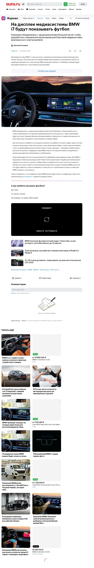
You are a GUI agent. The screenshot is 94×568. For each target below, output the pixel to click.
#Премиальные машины (19, 270)
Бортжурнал (62, 9)
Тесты (47, 18)
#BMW (30, 270)
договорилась (27, 176)
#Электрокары (44, 270)
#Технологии (54, 270)
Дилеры (78, 9)
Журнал (71, 9)
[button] (46, 345)
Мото (22, 9)
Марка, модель (28, 18)
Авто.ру (13, 4)
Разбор (61, 18)
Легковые (12, 9)
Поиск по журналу (83, 18)
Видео (54, 18)
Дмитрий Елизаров (21, 45)
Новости (40, 18)
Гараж (54, 9)
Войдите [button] (13, 293)
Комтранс (32, 9)
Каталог (40, 9)
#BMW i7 (36, 270)
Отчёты (47, 9)
